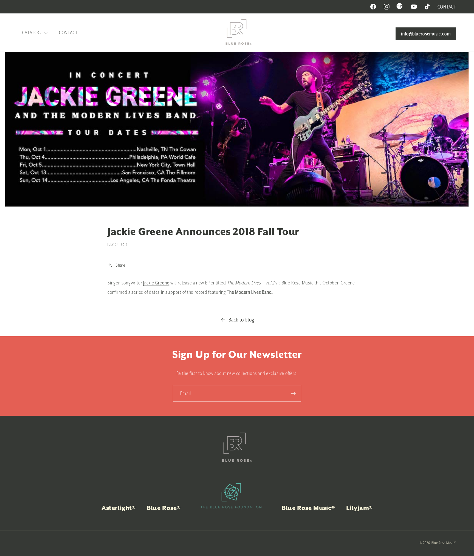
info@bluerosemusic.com (426, 33)
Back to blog (241, 319)
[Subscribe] (293, 393)
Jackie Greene (156, 283)
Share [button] (120, 265)
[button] (34, 33)
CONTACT (447, 7)
